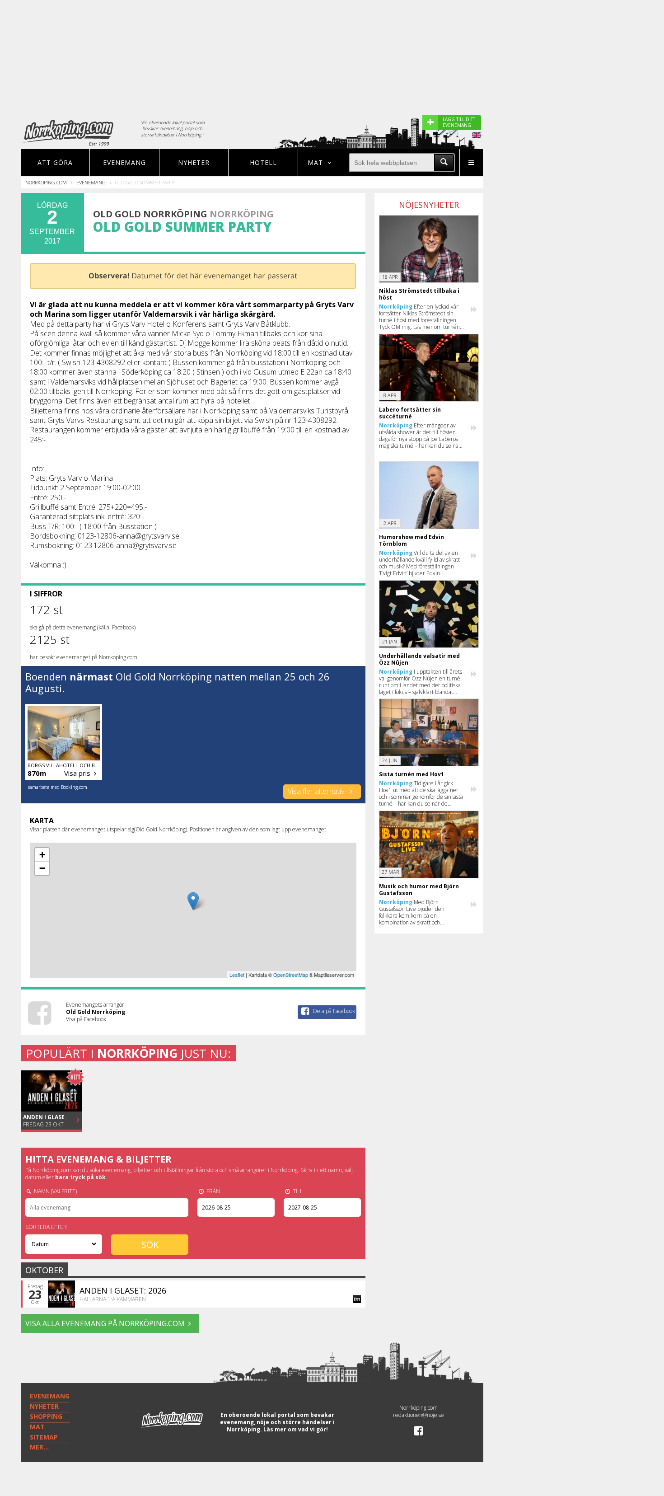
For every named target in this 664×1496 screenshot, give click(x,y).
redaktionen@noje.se (418, 1415)
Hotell (263, 162)
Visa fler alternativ (317, 791)
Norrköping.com (46, 182)
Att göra (55, 162)
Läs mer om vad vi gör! (295, 1429)
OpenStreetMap (290, 974)
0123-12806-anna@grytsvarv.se (128, 536)
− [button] (42, 868)
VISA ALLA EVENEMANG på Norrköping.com (105, 1323)
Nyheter (194, 162)
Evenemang (124, 162)
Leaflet (236, 974)
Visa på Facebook (86, 1019)
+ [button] (42, 854)
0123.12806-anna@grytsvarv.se (126, 545)
